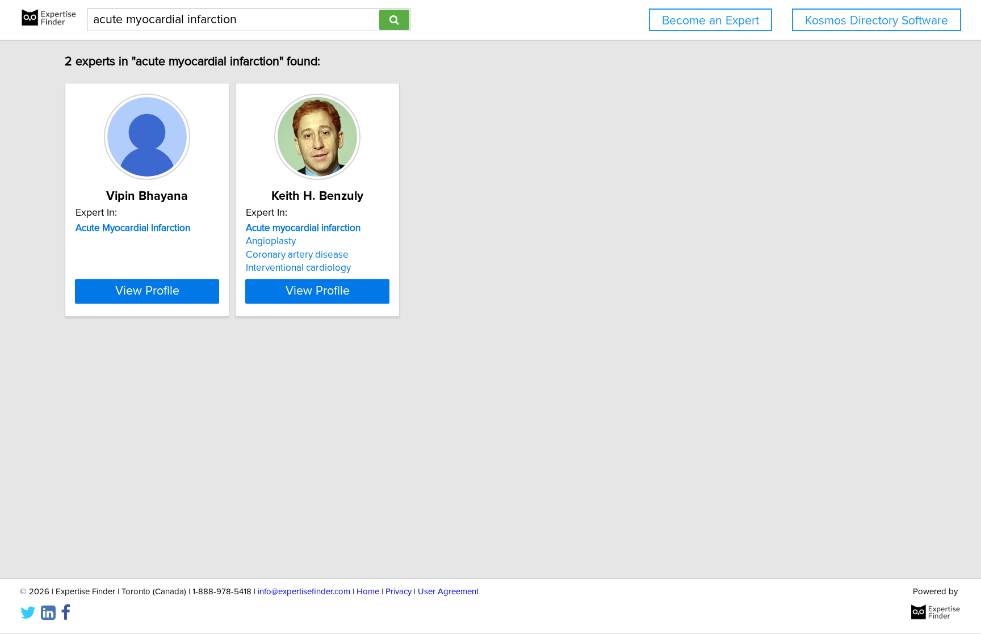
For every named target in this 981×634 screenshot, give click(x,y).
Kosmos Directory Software (876, 21)
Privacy (398, 591)
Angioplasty (271, 241)
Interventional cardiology (298, 268)
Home (368, 591)
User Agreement (448, 591)
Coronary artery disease (297, 255)
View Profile (147, 291)
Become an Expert (710, 21)
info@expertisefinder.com (304, 591)
